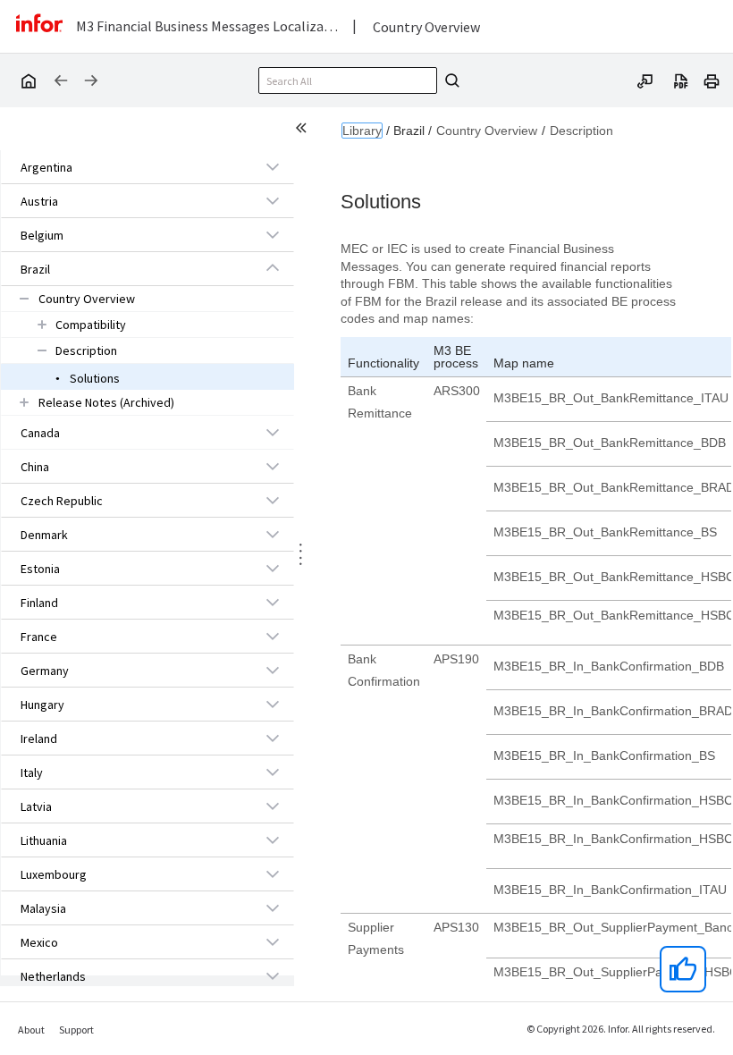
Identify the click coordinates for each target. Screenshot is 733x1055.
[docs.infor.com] (28, 80)
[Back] (61, 80)
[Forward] (91, 80)
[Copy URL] (645, 79)
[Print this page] (711, 79)
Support (76, 1029)
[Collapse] (273, 268)
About (31, 1029)
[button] (127, 167)
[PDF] (681, 79)
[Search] (449, 80)
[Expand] (273, 166)
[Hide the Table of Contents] (304, 130)
